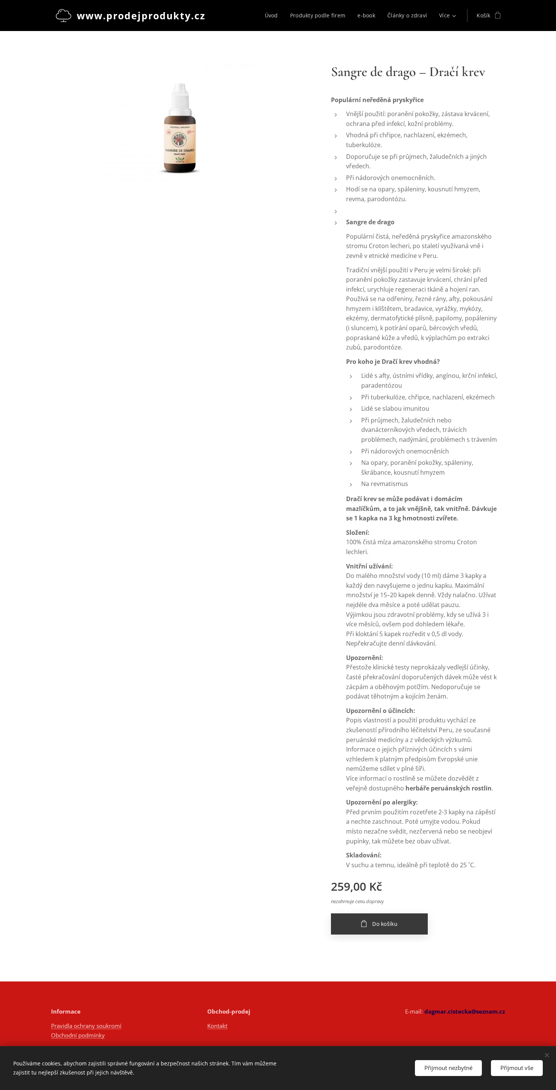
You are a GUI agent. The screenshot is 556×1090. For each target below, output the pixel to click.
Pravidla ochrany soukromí (86, 1025)
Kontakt (217, 1025)
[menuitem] (273, 15)
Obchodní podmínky (78, 1035)
